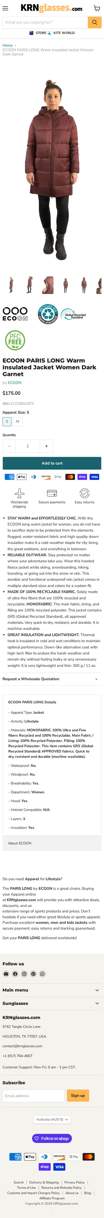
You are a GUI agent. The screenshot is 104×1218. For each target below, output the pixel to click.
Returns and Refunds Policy (61, 1188)
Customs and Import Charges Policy (33, 1193)
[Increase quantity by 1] (46, 446)
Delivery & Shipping (44, 1182)
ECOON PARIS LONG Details (32, 702)
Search (19, 1182)
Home (8, 45)
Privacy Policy (74, 1182)
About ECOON (19, 843)
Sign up (78, 1095)
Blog (87, 1193)
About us (72, 1193)
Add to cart (52, 463)
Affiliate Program (52, 1198)
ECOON (14, 382)
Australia (49, 1119)
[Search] (94, 22)
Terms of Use (26, 1188)
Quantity (9, 435)
